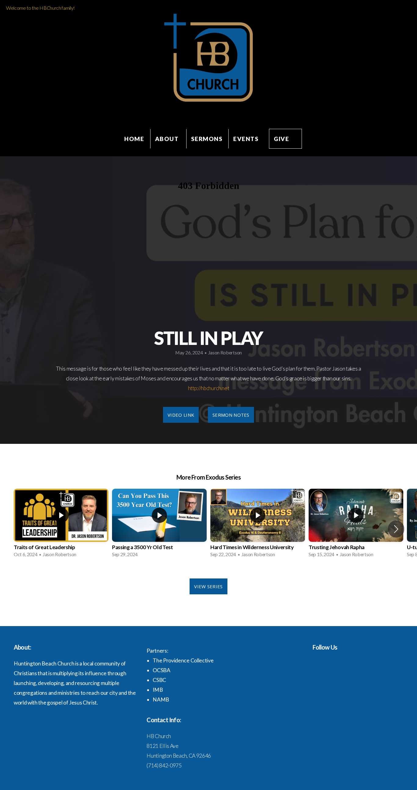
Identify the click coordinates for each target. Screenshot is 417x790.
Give (281, 138)
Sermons (207, 138)
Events (246, 138)
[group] (61, 525)
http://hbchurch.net (208, 388)
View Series (208, 586)
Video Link (181, 415)
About (167, 138)
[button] (396, 529)
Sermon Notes (230, 415)
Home (134, 138)
